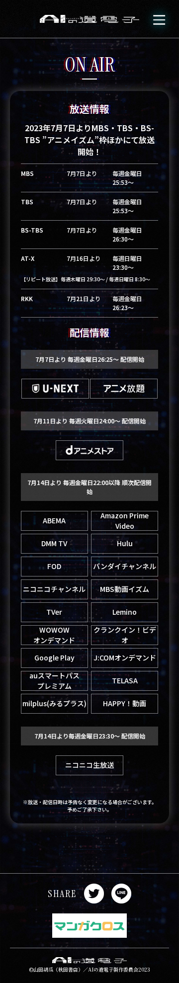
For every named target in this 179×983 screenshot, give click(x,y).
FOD (54, 566)
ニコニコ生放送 (89, 765)
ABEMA (54, 520)
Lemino (124, 612)
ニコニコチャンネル (54, 589)
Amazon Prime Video (124, 521)
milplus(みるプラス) (54, 703)
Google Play (54, 657)
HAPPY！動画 (124, 703)
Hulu (125, 543)
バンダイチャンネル (124, 566)
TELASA (125, 680)
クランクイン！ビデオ (124, 635)
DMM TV (54, 543)
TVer (54, 612)
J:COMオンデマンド (124, 657)
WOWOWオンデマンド (54, 635)
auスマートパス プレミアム (54, 681)
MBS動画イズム (124, 589)
